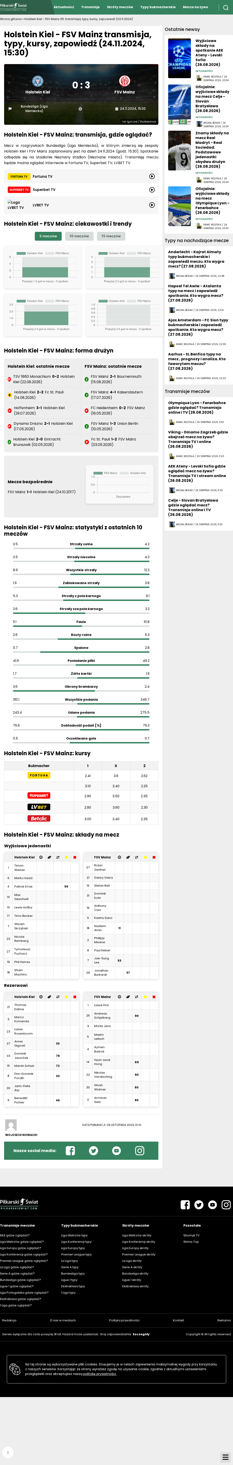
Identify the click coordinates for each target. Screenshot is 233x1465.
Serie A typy (70, 1267)
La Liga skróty (132, 1261)
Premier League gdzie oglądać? (24, 1261)
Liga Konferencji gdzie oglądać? (24, 1254)
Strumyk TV (191, 1235)
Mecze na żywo (195, 7)
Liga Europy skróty (135, 1248)
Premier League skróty (138, 1254)
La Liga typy (69, 1261)
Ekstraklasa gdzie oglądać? (20, 1299)
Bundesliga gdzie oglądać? (20, 1280)
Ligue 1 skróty (131, 1280)
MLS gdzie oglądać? (15, 1235)
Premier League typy (76, 1254)
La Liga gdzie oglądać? (17, 1267)
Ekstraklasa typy (73, 1286)
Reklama (224, 1320)
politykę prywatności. (99, 1374)
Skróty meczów (120, 7)
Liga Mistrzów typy (74, 1235)
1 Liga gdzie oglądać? (16, 1305)
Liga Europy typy (73, 1248)
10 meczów (79, 236)
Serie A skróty (132, 1267)
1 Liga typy (68, 1292)
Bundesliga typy (73, 1273)
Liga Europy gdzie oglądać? (20, 1248)
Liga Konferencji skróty (138, 1242)
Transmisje (90, 7)
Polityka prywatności (124, 1320)
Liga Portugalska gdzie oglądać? (24, 1292)
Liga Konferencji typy (76, 1242)
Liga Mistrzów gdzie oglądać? (22, 1242)
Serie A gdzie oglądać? (17, 1273)
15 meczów (111, 236)
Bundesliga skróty (135, 1273)
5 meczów (48, 236)
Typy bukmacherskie (158, 7)
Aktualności (64, 7)
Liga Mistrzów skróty (136, 1235)
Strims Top (191, 1242)
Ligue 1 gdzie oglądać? (17, 1286)
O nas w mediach (63, 1320)
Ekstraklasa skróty (135, 1286)
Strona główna (11, 19)
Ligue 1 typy (69, 1280)
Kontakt (178, 1320)
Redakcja (9, 1320)
